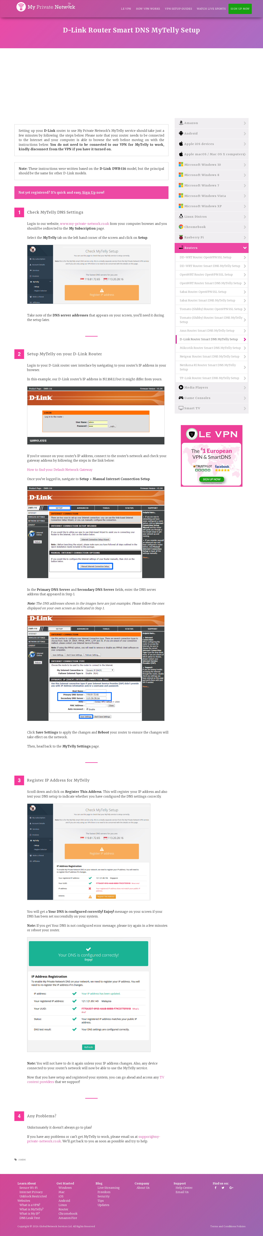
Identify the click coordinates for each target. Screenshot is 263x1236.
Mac (62, 1192)
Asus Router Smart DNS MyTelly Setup (207, 330)
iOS (61, 1196)
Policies (241, 1226)
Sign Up (89, 192)
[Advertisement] (131, 79)
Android (64, 1201)
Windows (65, 1188)
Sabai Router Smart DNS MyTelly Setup (207, 300)
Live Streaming (109, 1188)
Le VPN (126, 8)
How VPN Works (148, 8)
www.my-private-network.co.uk (84, 224)
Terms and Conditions (223, 1226)
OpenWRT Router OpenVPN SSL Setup (206, 274)
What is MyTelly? (32, 1209)
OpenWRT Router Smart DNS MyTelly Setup (211, 283)
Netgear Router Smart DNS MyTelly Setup (209, 356)
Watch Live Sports (211, 8)
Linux (63, 1205)
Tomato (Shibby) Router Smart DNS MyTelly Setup (211, 320)
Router (63, 1209)
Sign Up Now (240, 8)
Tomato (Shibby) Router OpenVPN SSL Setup (211, 309)
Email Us (182, 1192)
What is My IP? (30, 1213)
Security (104, 1196)
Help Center (184, 1188)
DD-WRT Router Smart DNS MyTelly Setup (210, 266)
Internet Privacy (31, 1192)
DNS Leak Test (30, 1218)
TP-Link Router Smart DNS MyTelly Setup (209, 378)
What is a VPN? (30, 1205)
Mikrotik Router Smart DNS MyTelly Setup (210, 348)
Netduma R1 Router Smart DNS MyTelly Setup (208, 367)
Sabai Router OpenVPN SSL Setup (203, 292)
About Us (143, 1188)
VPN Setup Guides (178, 8)
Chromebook (68, 1213)
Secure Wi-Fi (29, 1188)
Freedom (104, 1192)
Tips (101, 1201)
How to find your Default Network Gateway (59, 470)
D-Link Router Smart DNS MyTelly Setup (209, 339)
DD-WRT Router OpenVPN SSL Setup (205, 257)
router (22, 1159)
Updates (103, 1205)
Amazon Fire (68, 1218)
